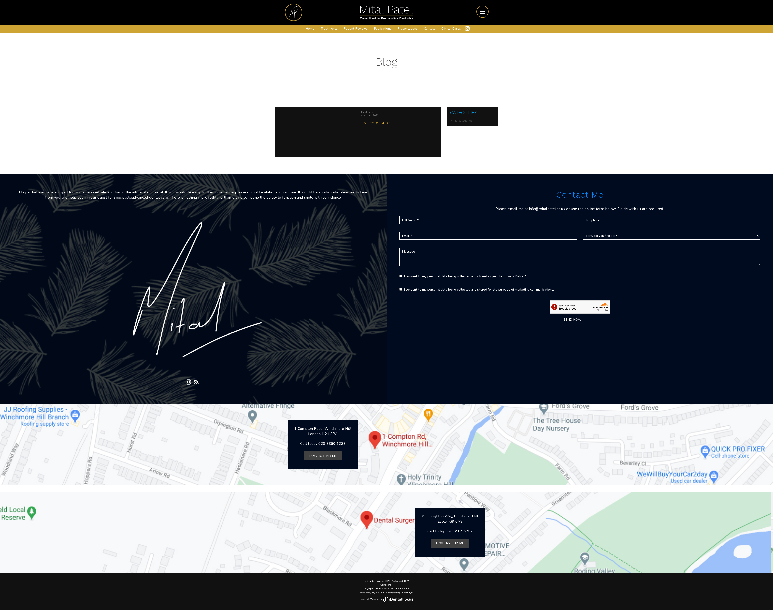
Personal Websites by (371, 599)
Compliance (386, 585)
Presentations (408, 29)
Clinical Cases (451, 29)
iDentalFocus (383, 588)
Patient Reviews (356, 29)
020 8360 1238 (332, 443)
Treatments (329, 29)
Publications (382, 29)
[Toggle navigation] (482, 12)
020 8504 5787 (459, 531)
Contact (429, 29)
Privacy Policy (513, 276)
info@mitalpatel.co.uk (547, 208)
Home (310, 29)
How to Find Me (323, 456)
